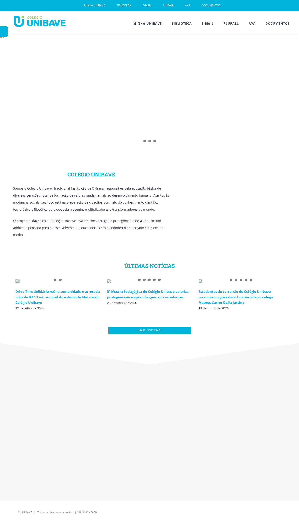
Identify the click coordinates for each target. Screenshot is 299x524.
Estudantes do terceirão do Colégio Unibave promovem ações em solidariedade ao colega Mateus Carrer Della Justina (236, 297)
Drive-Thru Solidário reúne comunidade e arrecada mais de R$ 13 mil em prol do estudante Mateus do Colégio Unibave (57, 297)
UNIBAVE (26, 512)
